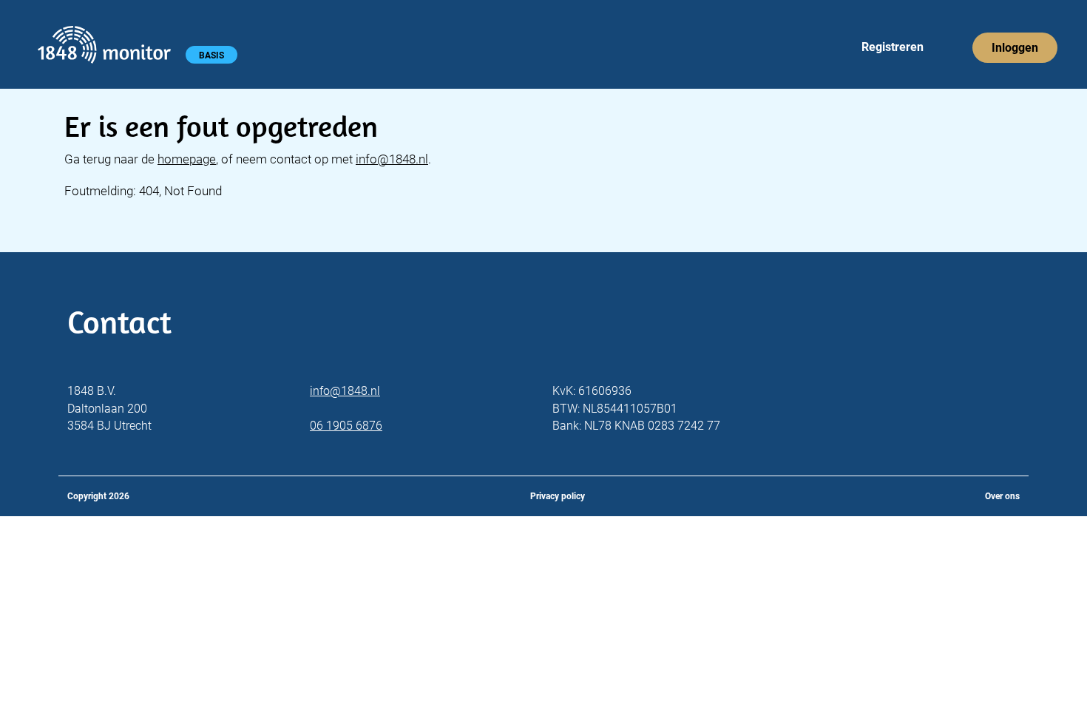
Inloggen (1015, 48)
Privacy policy (557, 496)
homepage (187, 159)
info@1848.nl (392, 159)
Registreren (892, 47)
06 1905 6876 (346, 426)
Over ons (1002, 496)
